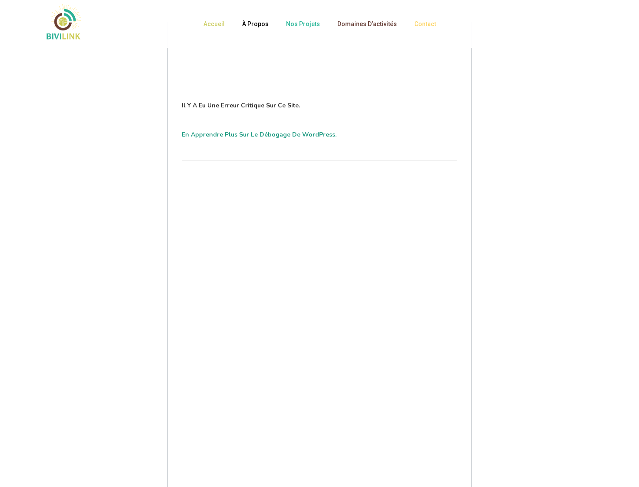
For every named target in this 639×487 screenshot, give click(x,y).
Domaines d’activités (367, 24)
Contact (425, 24)
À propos (255, 24)
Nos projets (303, 24)
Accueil (214, 24)
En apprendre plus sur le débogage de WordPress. (259, 134)
